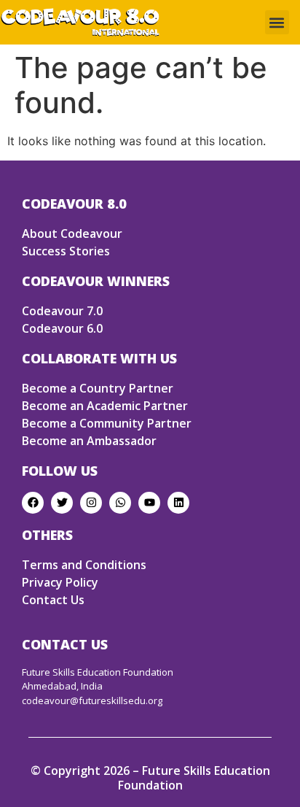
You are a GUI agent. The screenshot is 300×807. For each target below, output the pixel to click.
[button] (277, 22)
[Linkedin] (178, 503)
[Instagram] (91, 503)
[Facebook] (33, 503)
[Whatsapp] (120, 503)
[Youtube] (149, 503)
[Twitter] (62, 503)
